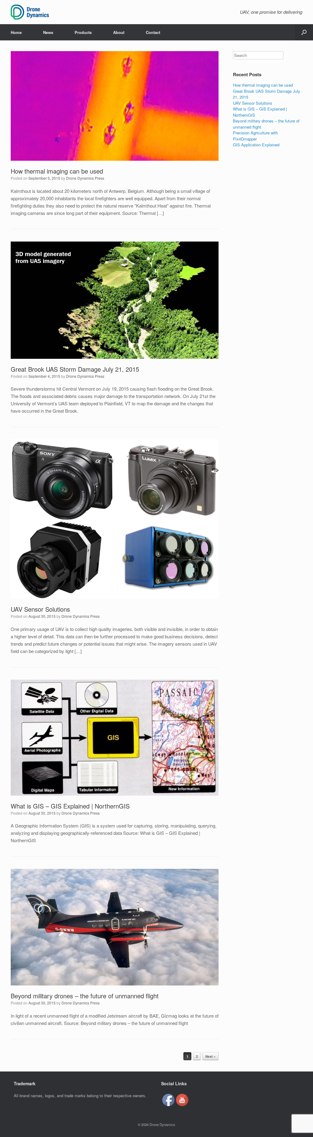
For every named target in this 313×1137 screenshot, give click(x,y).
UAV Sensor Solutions (40, 609)
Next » (210, 1056)
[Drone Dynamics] (30, 12)
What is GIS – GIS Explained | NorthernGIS (70, 805)
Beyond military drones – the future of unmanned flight (85, 995)
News (48, 32)
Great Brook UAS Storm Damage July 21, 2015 (75, 369)
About (118, 32)
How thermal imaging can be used (57, 171)
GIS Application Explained (256, 145)
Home (16, 32)
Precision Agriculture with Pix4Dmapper (255, 136)
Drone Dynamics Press (85, 178)
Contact (153, 32)
